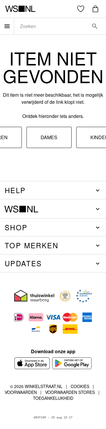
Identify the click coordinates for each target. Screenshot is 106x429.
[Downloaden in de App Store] (32, 363)
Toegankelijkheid (53, 398)
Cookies (80, 386)
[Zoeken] (95, 26)
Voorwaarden (21, 392)
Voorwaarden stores (70, 392)
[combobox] (51, 26)
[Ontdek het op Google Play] (72, 363)
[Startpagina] (20, 8)
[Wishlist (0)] (80, 9)
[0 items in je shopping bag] (95, 9)
